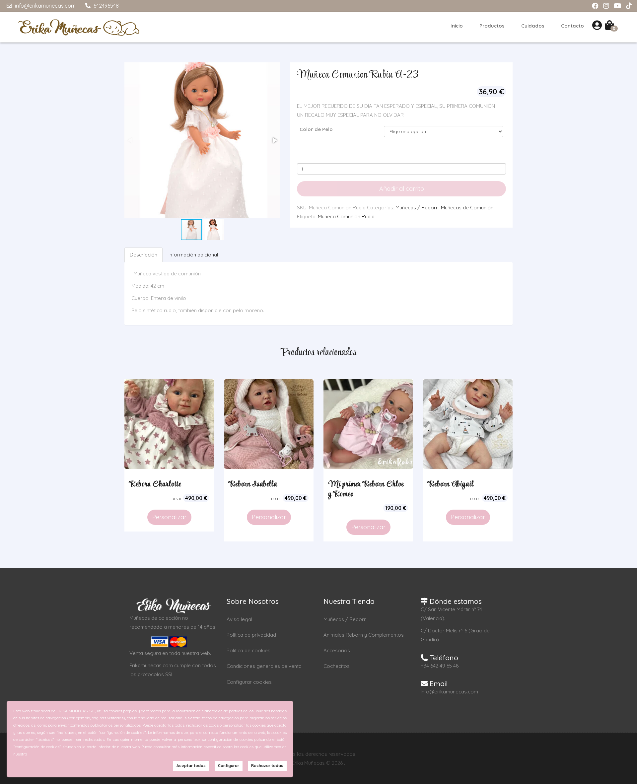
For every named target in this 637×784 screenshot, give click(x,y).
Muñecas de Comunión (467, 207)
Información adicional (193, 254)
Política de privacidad (251, 635)
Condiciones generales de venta (264, 666)
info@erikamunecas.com (45, 5)
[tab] (143, 255)
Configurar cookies (249, 682)
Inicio (457, 26)
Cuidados (532, 26)
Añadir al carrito (401, 188)
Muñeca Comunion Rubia (346, 216)
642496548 (105, 5)
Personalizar (169, 517)
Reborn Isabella (253, 484)
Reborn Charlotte (155, 484)
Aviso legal (239, 619)
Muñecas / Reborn (417, 207)
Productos (492, 26)
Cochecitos (336, 666)
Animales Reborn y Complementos (363, 635)
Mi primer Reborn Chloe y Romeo (366, 489)
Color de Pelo (316, 129)
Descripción (143, 254)
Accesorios (336, 650)
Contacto (572, 26)
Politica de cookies (248, 650)
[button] (274, 140)
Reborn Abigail (451, 484)
